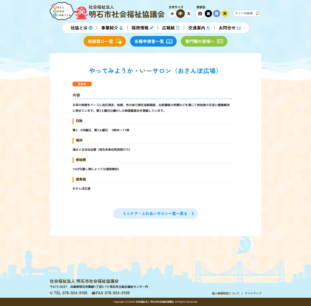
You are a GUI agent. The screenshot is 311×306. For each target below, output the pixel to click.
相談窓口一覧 (100, 41)
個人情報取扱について (225, 293)
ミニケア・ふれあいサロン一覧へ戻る (154, 213)
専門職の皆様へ (200, 41)
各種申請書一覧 (149, 41)
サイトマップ (253, 293)
